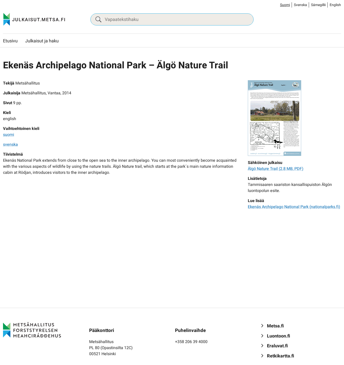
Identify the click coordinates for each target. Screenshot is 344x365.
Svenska (300, 5)
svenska (10, 145)
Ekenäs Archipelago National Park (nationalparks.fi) (294, 207)
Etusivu (10, 41)
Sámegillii (318, 5)
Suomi (285, 5)
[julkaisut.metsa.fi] (32, 330)
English (335, 5)
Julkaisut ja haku (42, 41)
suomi (8, 135)
